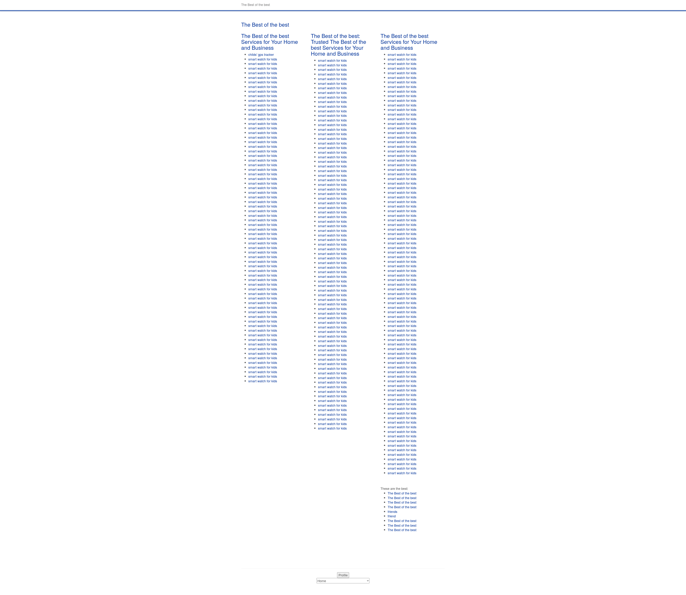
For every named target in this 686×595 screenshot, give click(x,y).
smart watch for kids (262, 59)
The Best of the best (402, 493)
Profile (343, 575)
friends (392, 511)
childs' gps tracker (261, 54)
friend (392, 516)
